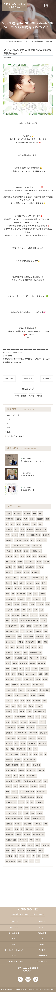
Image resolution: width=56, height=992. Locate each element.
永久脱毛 (9, 856)
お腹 (7, 594)
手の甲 (32, 604)
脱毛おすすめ (37, 545)
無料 (22, 556)
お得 (22, 529)
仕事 (22, 701)
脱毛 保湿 (27, 824)
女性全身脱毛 (30, 567)
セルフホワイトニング (15, 436)
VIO (8, 428)
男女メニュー (10, 642)
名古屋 (8, 513)
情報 (46, 674)
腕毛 (46, 626)
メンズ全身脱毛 (32, 690)
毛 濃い (9, 743)
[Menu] (52, 5)
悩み (28, 856)
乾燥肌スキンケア (38, 818)
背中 (13, 674)
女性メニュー (28, 679)
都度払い (9, 733)
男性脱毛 (9, 695)
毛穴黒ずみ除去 (20, 717)
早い (28, 765)
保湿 (15, 775)
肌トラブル (44, 668)
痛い (13, 706)
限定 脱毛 (23, 663)
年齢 (28, 556)
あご (39, 856)
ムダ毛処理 (37, 824)
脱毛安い (25, 615)
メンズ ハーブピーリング (32, 781)
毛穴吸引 (34, 786)
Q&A (32, 813)
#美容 (31, 396)
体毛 (44, 701)
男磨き (8, 786)
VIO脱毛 (20, 642)
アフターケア (31, 770)
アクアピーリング (38, 834)
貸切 (32, 540)
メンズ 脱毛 (10, 738)
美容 (37, 845)
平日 (39, 642)
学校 (16, 701)
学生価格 (34, 668)
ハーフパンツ (29, 561)
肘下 (28, 599)
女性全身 (26, 524)
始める (21, 690)
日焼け (19, 679)
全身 (9, 419)
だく (20, 808)
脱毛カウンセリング (12, 845)
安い (16, 556)
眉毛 (30, 594)
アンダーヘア (34, 658)
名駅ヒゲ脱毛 (31, 775)
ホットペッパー (11, 690)
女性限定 (29, 631)
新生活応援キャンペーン (14, 818)
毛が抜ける (35, 572)
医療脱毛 (18, 572)
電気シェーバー (40, 711)
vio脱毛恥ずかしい (12, 631)
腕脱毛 (8, 583)
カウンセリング (41, 529)
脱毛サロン (42, 556)
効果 (25, 519)
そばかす (9, 610)
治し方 (21, 802)
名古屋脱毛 (15, 615)
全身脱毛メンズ (38, 578)
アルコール (23, 840)
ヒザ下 (20, 561)
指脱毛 (25, 604)
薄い (7, 706)
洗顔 (15, 786)
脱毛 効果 (9, 679)
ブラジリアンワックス (27, 792)
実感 (25, 652)
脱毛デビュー (25, 578)
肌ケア (41, 850)
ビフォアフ (36, 599)
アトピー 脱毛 (11, 813)
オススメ (9, 556)
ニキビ (29, 711)
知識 (40, 674)
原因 (16, 743)
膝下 (19, 706)
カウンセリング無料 (21, 695)
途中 (21, 668)
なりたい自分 (44, 690)
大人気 (8, 567)
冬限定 (22, 775)
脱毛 (40, 513)
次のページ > (46, 378)
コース (22, 856)
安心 (19, 861)
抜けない (9, 829)
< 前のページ (9, 378)
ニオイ (8, 604)
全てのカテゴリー (14, 415)
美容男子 (18, 652)
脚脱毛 (39, 561)
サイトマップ (42, 961)
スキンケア (41, 738)
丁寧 (25, 861)
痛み (15, 583)
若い (15, 711)
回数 (47, 519)
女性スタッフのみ (12, 754)
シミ (47, 604)
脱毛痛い (9, 658)
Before (43, 658)
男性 (12, 647)
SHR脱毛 (40, 567)
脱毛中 (45, 679)
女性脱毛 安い (11, 802)
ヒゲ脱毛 (9, 529)
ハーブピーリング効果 (13, 781)
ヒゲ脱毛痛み (30, 642)
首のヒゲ (46, 535)
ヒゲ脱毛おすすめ (12, 626)
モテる (8, 711)
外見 (27, 647)
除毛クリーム (41, 540)
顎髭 (46, 824)
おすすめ (27, 513)
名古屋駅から (10, 727)
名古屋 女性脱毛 (29, 759)
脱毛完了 (40, 519)
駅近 (16, 829)
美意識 (44, 588)
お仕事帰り (9, 519)
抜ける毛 (34, 615)
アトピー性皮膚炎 (37, 808)
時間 (23, 845)
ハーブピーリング (20, 733)
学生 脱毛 (42, 743)
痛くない (9, 572)
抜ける (31, 706)
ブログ (42, 722)
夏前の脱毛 (29, 829)
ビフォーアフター (12, 578)
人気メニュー (10, 599)
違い (7, 545)
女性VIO (39, 797)
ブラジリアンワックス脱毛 (20, 545)
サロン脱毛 (39, 636)
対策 (7, 674)
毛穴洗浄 (27, 834)
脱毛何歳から (21, 749)
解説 (7, 685)
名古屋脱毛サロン (21, 658)
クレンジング (24, 786)
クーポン (30, 583)
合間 (28, 701)
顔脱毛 (17, 610)
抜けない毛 (43, 615)
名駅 (34, 513)
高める (8, 775)
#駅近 (39, 396)
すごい (14, 792)
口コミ (34, 524)
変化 (40, 647)
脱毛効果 (41, 770)
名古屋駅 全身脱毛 (27, 797)
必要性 (38, 679)
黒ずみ (44, 583)
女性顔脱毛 (39, 802)
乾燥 (35, 754)
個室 (9, 432)
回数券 (32, 663)
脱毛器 (26, 551)
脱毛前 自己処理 (12, 765)
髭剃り (22, 711)
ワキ (24, 610)
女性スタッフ (10, 561)
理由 (7, 620)
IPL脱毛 (26, 572)
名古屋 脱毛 (25, 685)
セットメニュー (31, 674)
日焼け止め (45, 845)
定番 (7, 722)
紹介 (40, 524)
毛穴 (37, 583)
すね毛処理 (41, 663)
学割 (7, 535)
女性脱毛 (16, 604)
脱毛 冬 (32, 738)
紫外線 (33, 695)
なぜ (36, 749)
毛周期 (29, 626)
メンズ (14, 535)
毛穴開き (21, 850)
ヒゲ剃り (18, 824)
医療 (31, 840)
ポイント (9, 551)
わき (45, 781)
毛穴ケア (9, 717)
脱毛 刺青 (36, 765)
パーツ (45, 856)
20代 (19, 636)
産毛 (22, 626)
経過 (36, 594)
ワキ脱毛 (39, 706)
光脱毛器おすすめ (35, 652)
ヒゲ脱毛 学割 (11, 808)
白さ (37, 861)
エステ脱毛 (33, 722)
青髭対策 (9, 759)
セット (14, 620)
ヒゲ (9, 423)
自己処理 (30, 529)
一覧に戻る (28, 378)
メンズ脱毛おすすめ (33, 535)
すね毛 (15, 663)
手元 (37, 717)
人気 (18, 524)
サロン (32, 519)
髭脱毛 (42, 786)
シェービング (10, 636)
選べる (30, 845)
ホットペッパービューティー (29, 620)
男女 (47, 636)
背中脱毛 (9, 588)
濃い (30, 749)
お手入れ (18, 588)
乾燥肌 (27, 818)
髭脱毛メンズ (41, 792)
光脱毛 (19, 519)
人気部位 (21, 599)
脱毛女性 (18, 759)
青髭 (12, 749)
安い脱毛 (24, 722)
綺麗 (26, 808)
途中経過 (9, 824)
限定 (45, 642)
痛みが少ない (10, 861)
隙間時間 (41, 695)
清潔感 (20, 567)
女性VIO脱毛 (22, 738)
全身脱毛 (38, 631)
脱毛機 (43, 594)
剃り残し (9, 540)
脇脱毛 (21, 770)
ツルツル (9, 652)
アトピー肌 (30, 727)
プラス (34, 647)
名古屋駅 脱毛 (11, 840)
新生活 (47, 561)
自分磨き (20, 647)
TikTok (43, 620)
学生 (34, 556)
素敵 (7, 668)
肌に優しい (32, 743)
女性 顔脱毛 (31, 850)
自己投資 (18, 551)
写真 (36, 610)
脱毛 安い (43, 733)
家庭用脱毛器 (28, 636)
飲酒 (13, 850)
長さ (22, 765)
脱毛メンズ (39, 829)
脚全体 (19, 834)
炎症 (7, 850)
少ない (22, 583)
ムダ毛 (44, 717)
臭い (30, 610)
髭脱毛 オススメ (12, 797)
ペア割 (22, 535)
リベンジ (24, 754)
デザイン (9, 701)
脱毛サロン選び (38, 685)
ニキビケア (33, 733)
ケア (31, 861)
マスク (26, 813)
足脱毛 (23, 743)
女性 (42, 610)
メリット (40, 604)
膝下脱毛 (15, 722)
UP (7, 524)
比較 (16, 529)
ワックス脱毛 (21, 594)
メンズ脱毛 (17, 513)
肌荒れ (38, 840)
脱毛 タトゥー (11, 770)
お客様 (14, 668)
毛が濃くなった (29, 588)
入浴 (27, 668)
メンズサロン (41, 727)
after (8, 663)
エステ (30, 717)
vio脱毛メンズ (36, 551)
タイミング (37, 626)
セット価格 (36, 701)
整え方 (20, 674)
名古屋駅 (21, 727)
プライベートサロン (21, 540)
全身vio (39, 813)
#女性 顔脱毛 (20, 396)
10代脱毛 (15, 685)
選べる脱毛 (9, 834)
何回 (7, 792)
